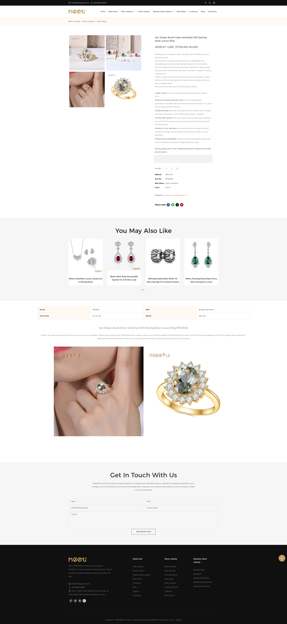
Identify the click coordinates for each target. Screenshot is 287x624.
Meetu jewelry (74, 21)
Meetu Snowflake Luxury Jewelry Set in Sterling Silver (85, 280)
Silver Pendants (170, 583)
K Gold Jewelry (138, 571)
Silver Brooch (170, 595)
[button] (140, 289)
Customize (137, 583)
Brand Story (137, 579)
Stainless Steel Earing (201, 586)
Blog (134, 587)
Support (136, 591)
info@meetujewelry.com (80, 3)
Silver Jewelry (88, 21)
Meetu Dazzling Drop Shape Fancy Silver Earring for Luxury (201, 280)
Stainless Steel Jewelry (141, 575)
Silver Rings (101, 21)
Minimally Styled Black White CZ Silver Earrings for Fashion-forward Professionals (163, 281)
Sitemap (179, 620)
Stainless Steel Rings (201, 578)
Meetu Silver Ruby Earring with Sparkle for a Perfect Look (124, 278)
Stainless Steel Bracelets (202, 582)
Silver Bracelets (170, 567)
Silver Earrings (170, 571)
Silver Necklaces (171, 575)
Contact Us (137, 595)
